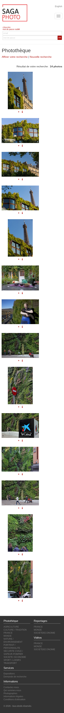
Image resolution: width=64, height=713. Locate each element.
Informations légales (13, 696)
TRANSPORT (10, 663)
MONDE (8, 636)
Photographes (10, 693)
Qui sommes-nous (12, 690)
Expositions (9, 673)
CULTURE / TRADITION (15, 630)
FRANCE (8, 633)
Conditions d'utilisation (14, 699)
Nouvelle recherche (41, 56)
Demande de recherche (15, 676)
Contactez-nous (11, 687)
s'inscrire (6, 27)
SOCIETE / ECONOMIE (15, 657)
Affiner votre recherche (15, 56)
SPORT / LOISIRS (12, 660)
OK (59, 38)
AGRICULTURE (11, 627)
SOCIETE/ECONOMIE (44, 633)
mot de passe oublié (11, 29)
